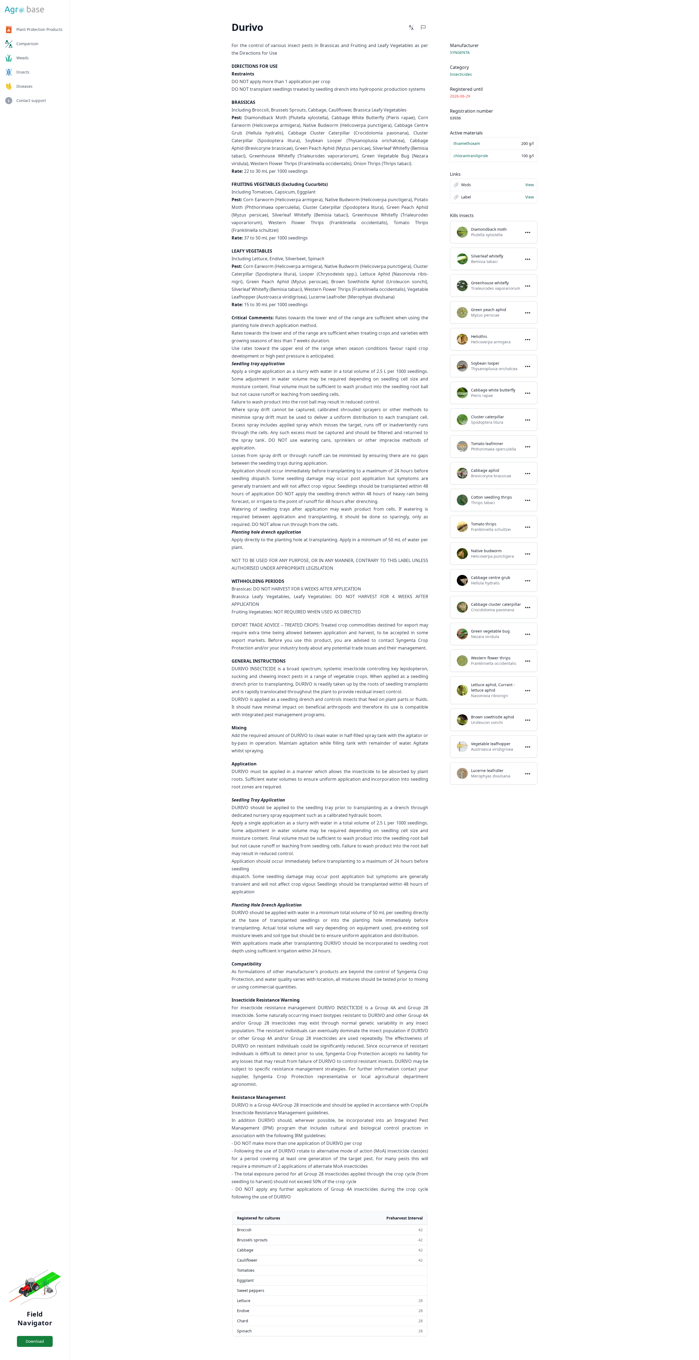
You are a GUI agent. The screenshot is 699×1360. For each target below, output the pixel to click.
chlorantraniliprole (471, 155)
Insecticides (461, 74)
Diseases (24, 86)
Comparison (27, 43)
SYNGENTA (460, 52)
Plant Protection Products (39, 29)
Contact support (31, 100)
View (529, 184)
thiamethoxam (467, 143)
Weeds (22, 57)
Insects (22, 72)
